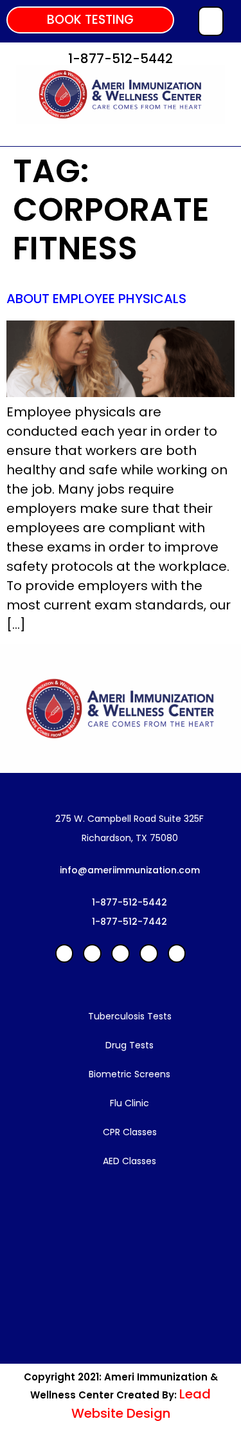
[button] (90, 19)
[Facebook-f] (64, 953)
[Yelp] (120, 953)
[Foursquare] (177, 953)
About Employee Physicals (96, 299)
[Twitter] (148, 953)
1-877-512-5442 (120, 59)
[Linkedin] (92, 953)
